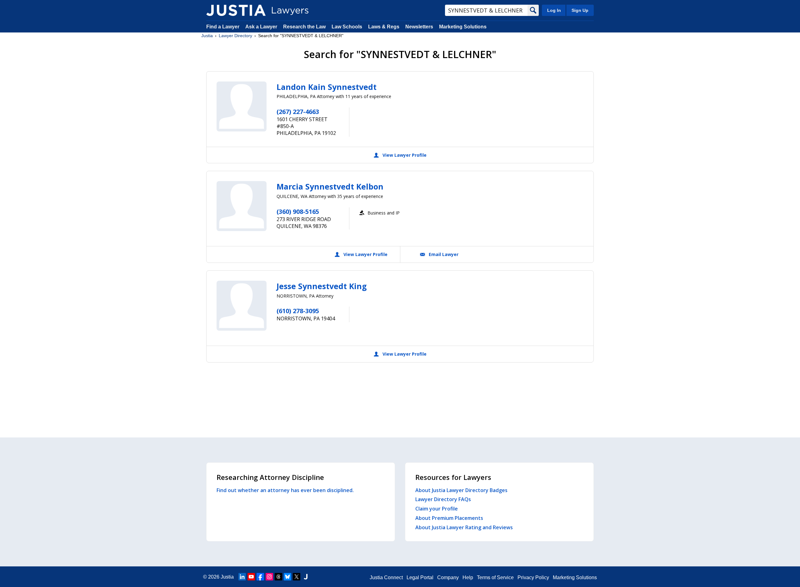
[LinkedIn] (242, 576)
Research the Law (304, 26)
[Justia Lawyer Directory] (236, 10)
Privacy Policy (533, 577)
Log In (554, 10)
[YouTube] (251, 576)
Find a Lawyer (222, 26)
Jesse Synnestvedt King (322, 286)
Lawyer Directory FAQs (443, 499)
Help (467, 577)
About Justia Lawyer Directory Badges (461, 490)
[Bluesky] (287, 576)
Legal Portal (420, 577)
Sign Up (580, 10)
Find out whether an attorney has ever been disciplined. (285, 490)
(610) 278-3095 (298, 311)
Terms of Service (495, 577)
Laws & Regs (383, 26)
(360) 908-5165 (298, 211)
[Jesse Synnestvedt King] (242, 306)
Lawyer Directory (235, 35)
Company (448, 577)
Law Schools (347, 26)
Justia (207, 35)
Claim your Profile (436, 508)
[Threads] (278, 576)
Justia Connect (386, 577)
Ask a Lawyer (261, 26)
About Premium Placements (449, 518)
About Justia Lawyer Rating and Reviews (464, 527)
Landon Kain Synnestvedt (327, 86)
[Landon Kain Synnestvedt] (242, 106)
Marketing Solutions (463, 26)
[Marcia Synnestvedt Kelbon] (242, 206)
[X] (296, 576)
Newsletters (419, 26)
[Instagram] (269, 576)
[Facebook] (260, 576)
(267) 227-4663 (298, 111)
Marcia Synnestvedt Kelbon (330, 186)
